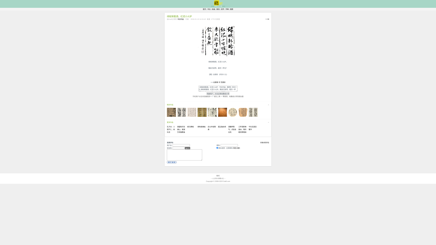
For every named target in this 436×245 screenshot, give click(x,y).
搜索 (231, 9)
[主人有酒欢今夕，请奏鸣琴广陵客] (222, 116)
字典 (227, 9)
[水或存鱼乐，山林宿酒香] (202, 116)
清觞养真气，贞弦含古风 (232, 129)
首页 (204, 9)
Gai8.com (226, 181)
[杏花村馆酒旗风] (191, 116)
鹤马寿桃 (190, 127)
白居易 (215, 82)
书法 (209, 9)
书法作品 (180, 19)
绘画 (213, 9)
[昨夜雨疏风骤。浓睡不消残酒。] (212, 116)
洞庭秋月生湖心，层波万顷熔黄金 (181, 129)
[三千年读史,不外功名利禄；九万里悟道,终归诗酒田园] (181, 116)
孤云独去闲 (222, 127)
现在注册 (236, 148)
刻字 (222, 9)
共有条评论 (264, 142)
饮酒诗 (223, 82)
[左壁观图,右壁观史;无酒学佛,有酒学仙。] (253, 116)
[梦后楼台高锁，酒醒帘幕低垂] (171, 116)
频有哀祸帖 (202, 127)
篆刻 (218, 9)
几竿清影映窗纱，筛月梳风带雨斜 (242, 129)
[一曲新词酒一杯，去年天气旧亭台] (232, 116)
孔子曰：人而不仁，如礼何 (171, 129)
